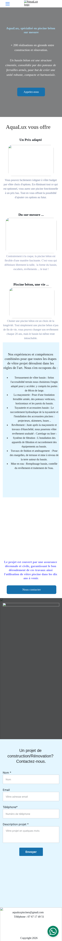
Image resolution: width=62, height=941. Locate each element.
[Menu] (8, 3)
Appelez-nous (31, 91)
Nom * (7, 772)
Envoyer (31, 852)
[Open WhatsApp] (53, 931)
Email (6, 790)
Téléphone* (10, 807)
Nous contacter (31, 589)
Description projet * (16, 824)
